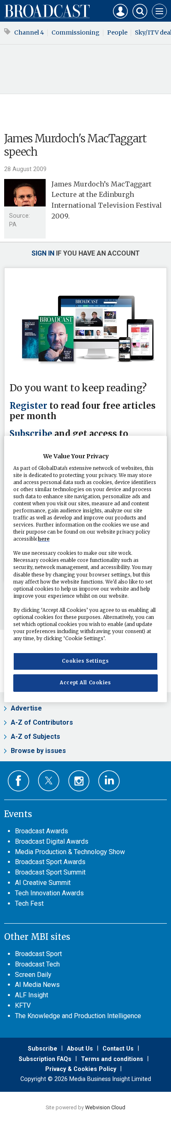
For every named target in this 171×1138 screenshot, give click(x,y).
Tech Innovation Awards (49, 893)
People (117, 32)
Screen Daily (33, 975)
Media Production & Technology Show (70, 852)
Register (28, 405)
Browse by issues (38, 751)
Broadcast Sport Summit (50, 872)
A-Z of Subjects (35, 736)
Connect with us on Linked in (109, 781)
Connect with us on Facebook (18, 781)
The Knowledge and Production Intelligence (78, 1016)
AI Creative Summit (43, 883)
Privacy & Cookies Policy (80, 1069)
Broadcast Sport (38, 954)
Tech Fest (29, 903)
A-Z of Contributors (42, 722)
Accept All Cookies (85, 683)
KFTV (23, 1005)
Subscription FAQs (45, 1059)
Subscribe (31, 433)
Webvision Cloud (105, 1107)
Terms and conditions (112, 1059)
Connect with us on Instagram (79, 781)
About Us (80, 1048)
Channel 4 (29, 32)
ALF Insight (31, 995)
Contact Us (118, 1048)
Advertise (26, 708)
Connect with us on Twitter (49, 780)
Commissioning (75, 32)
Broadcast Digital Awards (51, 841)
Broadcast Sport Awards (50, 862)
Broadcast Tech (37, 964)
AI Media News (37, 985)
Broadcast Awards (41, 831)
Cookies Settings (85, 661)
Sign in (43, 253)
